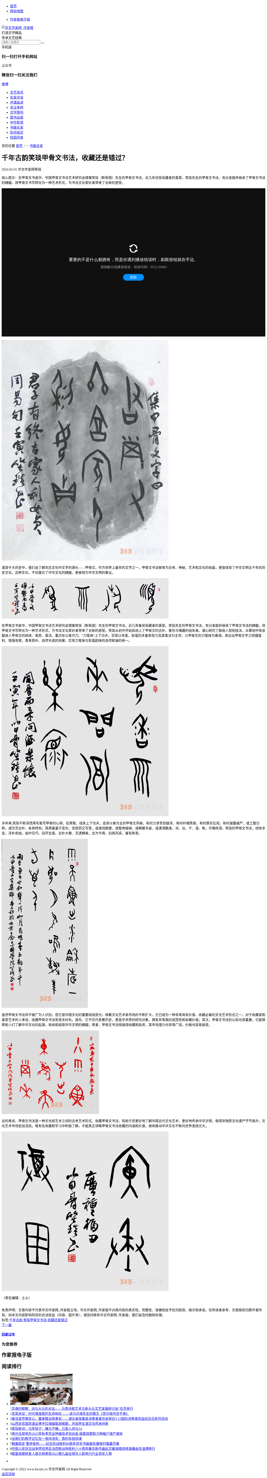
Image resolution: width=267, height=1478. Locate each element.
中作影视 (16, 122)
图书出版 (16, 117)
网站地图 (16, 11)
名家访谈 (16, 97)
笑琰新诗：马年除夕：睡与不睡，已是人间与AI (47, 1428)
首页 (13, 6)
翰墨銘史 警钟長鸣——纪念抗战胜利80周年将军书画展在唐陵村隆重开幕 (65, 1443)
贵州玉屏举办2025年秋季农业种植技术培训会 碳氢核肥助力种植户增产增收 (67, 1433)
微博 (5, 84)
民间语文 (16, 132)
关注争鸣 (16, 107)
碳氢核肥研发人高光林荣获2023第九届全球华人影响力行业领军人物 (62, 1453)
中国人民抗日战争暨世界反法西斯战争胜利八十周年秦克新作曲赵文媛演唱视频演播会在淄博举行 (83, 1448)
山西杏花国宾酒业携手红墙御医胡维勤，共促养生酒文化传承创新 (60, 1423)
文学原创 (16, 112)
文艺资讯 (16, 92)
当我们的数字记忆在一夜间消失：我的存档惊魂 (47, 1438)
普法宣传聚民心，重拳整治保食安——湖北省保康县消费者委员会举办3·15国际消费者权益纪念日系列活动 (90, 1418)
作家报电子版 (20, 19)
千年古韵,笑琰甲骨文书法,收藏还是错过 (38, 1320)
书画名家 (16, 127)
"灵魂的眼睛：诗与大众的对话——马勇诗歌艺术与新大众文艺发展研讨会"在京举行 (71, 1408)
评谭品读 (16, 102)
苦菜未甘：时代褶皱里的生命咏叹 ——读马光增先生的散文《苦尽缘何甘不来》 (70, 1413)
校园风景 (16, 137)
